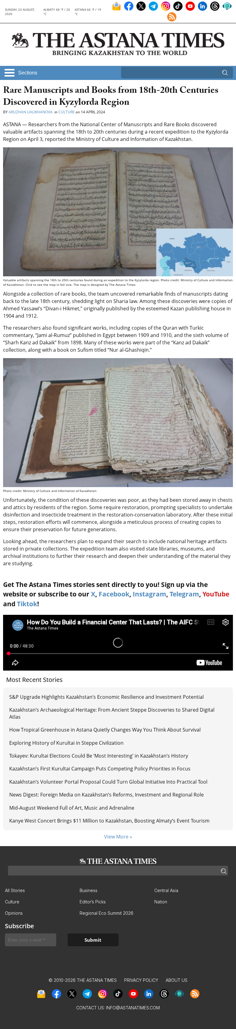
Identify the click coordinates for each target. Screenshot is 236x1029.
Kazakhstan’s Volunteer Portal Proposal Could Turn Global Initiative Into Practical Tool (108, 781)
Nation (160, 901)
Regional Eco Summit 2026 (106, 913)
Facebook (114, 594)
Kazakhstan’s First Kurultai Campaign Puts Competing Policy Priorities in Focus (100, 768)
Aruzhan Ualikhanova (31, 112)
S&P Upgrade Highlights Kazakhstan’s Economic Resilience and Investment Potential (106, 697)
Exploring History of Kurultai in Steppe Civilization (66, 743)
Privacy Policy (141, 980)
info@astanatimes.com (133, 1007)
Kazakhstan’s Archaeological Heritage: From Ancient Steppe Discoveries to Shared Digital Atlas (111, 713)
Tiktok (27, 604)
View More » (118, 836)
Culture (66, 112)
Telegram (184, 594)
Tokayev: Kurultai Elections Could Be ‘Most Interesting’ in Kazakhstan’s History (98, 755)
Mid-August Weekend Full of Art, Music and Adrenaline (71, 807)
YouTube (216, 594)
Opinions (14, 913)
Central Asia (166, 890)
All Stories (15, 890)
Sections (27, 72)
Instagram (149, 594)
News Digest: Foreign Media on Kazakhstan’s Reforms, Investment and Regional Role (106, 794)
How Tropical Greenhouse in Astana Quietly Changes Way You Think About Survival (105, 729)
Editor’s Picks (93, 901)
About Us (176, 980)
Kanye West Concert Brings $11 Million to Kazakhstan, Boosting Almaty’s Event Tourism (109, 820)
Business (88, 890)
